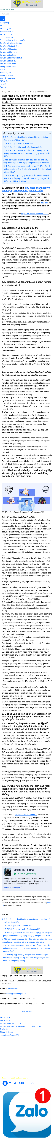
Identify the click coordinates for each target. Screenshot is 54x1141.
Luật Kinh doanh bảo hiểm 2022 (34, 214)
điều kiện (44, 203)
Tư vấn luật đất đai (8, 55)
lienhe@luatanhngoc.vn (16, 994)
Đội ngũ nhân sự (7, 31)
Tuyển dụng (5, 1029)
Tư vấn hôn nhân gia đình (11, 43)
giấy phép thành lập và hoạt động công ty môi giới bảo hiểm (26, 189)
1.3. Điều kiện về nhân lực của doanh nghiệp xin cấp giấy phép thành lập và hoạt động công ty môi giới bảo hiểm (27, 153)
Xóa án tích (5, 1017)
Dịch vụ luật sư (6, 37)
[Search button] (2, 18)
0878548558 (13, 989)
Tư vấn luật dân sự (8, 61)
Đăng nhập (4, 22)
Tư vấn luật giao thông (9, 46)
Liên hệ (3, 84)
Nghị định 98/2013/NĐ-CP (26, 814)
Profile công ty (6, 34)
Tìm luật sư (5, 1020)
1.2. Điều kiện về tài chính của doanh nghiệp (23, 147)
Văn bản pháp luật (7, 78)
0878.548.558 (7, 9)
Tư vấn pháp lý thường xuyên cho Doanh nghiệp (20, 1026)
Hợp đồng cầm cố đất (9, 1035)
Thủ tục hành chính (8, 64)
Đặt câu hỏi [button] (27, 1011)
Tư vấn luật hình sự (8, 52)
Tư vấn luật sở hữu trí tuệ (11, 58)
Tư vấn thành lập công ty (10, 1023)
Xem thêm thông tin (12, 887)
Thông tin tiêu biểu (7, 67)
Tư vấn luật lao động (8, 49)
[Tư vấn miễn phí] (18, 1083)
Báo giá (3, 87)
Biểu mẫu (4, 81)
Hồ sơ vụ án (5, 72)
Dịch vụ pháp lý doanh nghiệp (12, 40)
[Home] (27, 4)
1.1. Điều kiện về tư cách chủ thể (18, 143)
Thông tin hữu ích (7, 75)
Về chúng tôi (5, 28)
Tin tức (3, 69)
